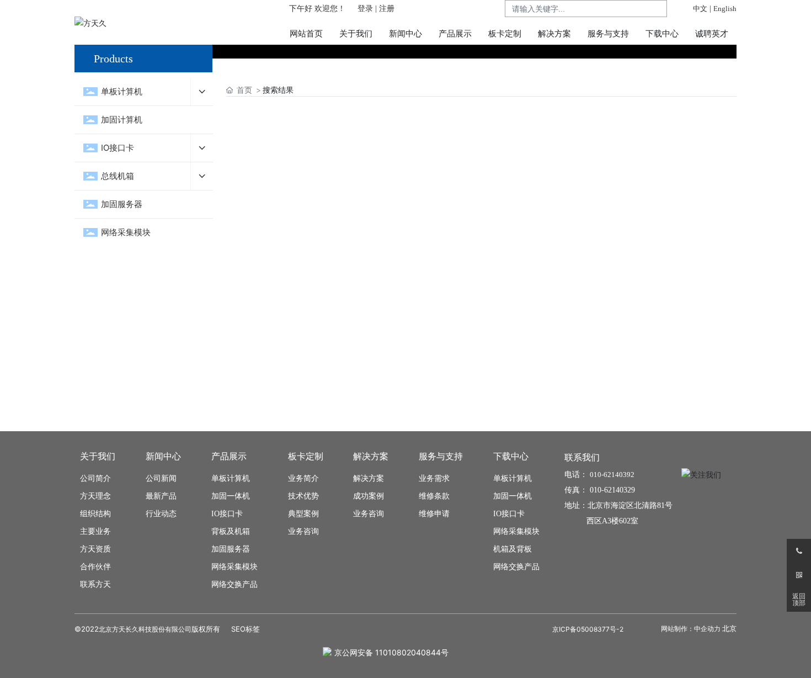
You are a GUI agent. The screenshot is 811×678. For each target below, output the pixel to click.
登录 (366, 8)
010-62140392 (612, 474)
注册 (386, 8)
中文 (700, 8)
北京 (729, 628)
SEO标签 (245, 628)
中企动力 (707, 628)
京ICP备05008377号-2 (587, 629)
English (725, 8)
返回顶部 (798, 599)
